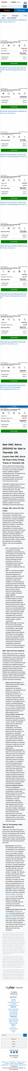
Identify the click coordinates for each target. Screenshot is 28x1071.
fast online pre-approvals (16, 917)
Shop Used (13, 1000)
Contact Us (13, 1030)
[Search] (25, 6)
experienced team (13, 851)
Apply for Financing (13, 1020)
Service (13, 1007)
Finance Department (13, 1018)
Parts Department (13, 1013)
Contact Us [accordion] (13, 1039)
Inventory (13, 997)
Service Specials (13, 1012)
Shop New (13, 999)
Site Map (7, 1063)
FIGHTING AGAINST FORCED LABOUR (17, 1065)
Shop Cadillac (13, 1003)
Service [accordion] (14, 1044)
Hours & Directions (13, 1028)
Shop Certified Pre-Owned (13, 1002)
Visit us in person (10, 894)
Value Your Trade (13, 1023)
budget (10, 915)
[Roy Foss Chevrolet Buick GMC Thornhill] (15, 2)
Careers (13, 1031)
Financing (13, 1016)
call (17, 894)
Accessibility (12, 1062)
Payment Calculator (13, 1021)
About (13, 1025)
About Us (13, 1027)
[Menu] (25, 3)
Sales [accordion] (13, 1041)
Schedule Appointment (13, 1009)
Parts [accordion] (13, 1046)
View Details (14, 63)
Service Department (13, 1010)
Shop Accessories (13, 1015)
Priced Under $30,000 (13, 1005)
